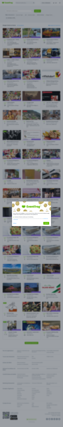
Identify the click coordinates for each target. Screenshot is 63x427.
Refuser (14, 223)
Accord (46, 223)
